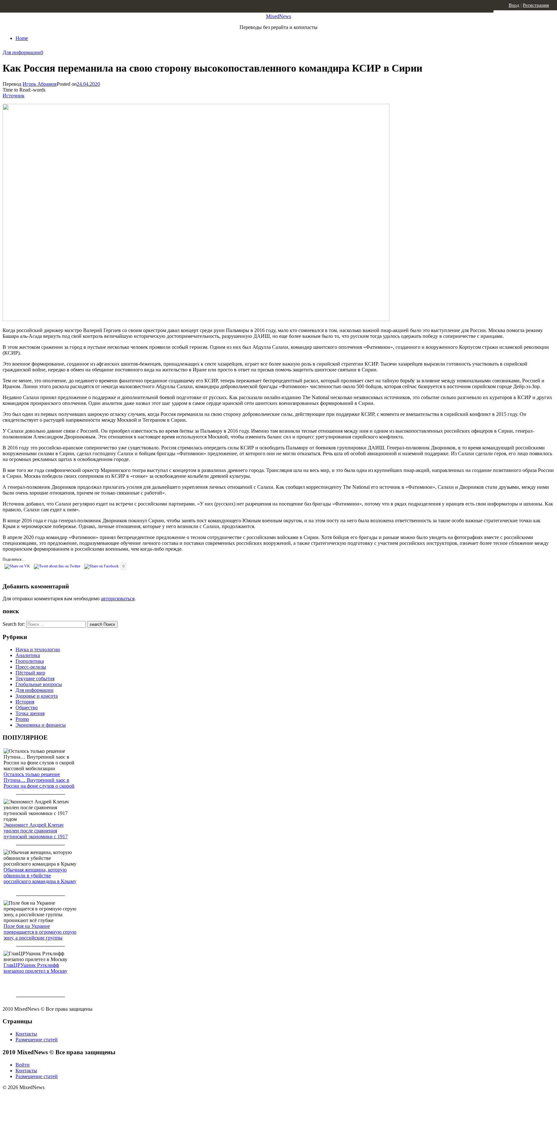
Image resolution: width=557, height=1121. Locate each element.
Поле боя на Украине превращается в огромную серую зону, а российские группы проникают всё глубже (40, 934)
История (24, 701)
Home (21, 38)
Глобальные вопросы (38, 684)
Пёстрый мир (30, 672)
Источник (13, 95)
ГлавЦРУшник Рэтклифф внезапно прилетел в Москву (35, 968)
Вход (514, 5)
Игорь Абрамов (40, 84)
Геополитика (29, 661)
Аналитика (27, 655)
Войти (22, 1064)
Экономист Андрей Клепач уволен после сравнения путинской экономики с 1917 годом (36, 833)
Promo (22, 719)
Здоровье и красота (36, 696)
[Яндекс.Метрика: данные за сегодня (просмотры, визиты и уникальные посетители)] (53, 1099)
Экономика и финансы (40, 725)
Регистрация (536, 5)
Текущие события (34, 678)
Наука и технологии (37, 649)
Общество (26, 707)
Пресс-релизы (30, 667)
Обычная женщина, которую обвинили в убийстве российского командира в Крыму (40, 875)
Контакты (26, 1034)
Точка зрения (29, 713)
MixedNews (278, 16)
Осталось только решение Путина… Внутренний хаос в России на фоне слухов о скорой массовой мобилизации (39, 783)
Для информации (22, 52)
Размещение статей (36, 1039)
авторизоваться (117, 598)
